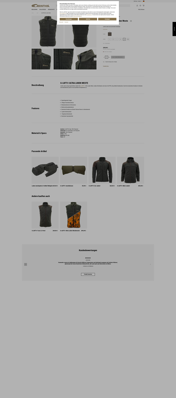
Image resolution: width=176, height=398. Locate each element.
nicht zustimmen (63, 13)
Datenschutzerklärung (77, 16)
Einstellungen (89, 14)
